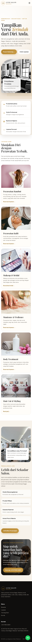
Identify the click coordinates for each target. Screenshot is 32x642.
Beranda (3, 607)
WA (28, 638)
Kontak (3, 615)
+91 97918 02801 (5, 625)
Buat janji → (6, 411)
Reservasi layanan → (9, 201)
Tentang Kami (5, 613)
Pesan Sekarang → (9, 52)
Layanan (3, 610)
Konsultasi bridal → (9, 285)
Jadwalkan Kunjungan (10, 531)
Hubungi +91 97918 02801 (13, 570)
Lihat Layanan (24, 52)
